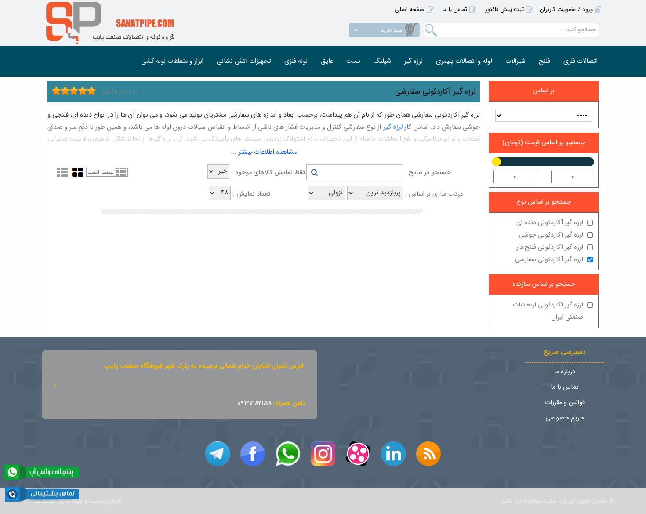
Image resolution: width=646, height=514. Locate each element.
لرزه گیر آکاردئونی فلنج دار (549, 247)
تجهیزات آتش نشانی (244, 61)
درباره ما (564, 372)
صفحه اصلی (410, 9)
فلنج (544, 61)
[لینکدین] (393, 453)
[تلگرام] (217, 453)
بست (353, 61)
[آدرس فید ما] (428, 453)
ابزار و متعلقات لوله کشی (172, 61)
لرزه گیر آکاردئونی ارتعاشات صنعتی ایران (548, 311)
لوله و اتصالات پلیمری (464, 61)
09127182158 (254, 403)
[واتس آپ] (288, 453)
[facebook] (252, 453)
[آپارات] (358, 453)
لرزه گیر (413, 61)
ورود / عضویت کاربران (566, 9)
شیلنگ (382, 61)
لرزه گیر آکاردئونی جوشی (551, 235)
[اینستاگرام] (323, 453)
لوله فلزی (296, 61)
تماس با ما (455, 9)
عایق (327, 61)
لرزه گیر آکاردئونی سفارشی (549, 260)
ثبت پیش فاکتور (504, 9)
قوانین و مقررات (565, 402)
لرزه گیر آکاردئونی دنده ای (549, 223)
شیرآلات (515, 61)
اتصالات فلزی (580, 61)
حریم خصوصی (564, 418)
